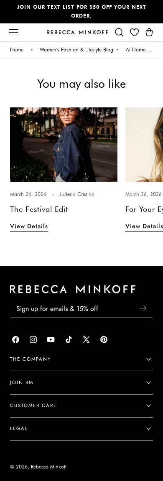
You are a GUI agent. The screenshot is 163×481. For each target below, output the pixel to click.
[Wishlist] (134, 32)
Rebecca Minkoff (48, 467)
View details (29, 226)
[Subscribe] (143, 308)
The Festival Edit (39, 209)
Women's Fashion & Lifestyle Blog (76, 50)
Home (16, 50)
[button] (13, 32)
